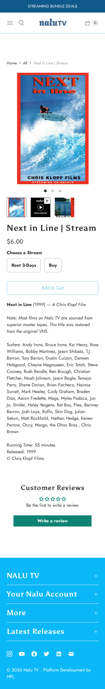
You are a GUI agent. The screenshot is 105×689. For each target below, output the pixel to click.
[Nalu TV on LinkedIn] (62, 654)
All (25, 63)
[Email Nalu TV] (74, 654)
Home (12, 63)
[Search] (21, 23)
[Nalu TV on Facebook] (37, 654)
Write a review (52, 521)
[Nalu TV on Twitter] (50, 654)
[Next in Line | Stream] (52, 128)
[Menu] (10, 23)
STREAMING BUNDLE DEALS (52, 6)
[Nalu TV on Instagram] (13, 654)
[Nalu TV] (53, 23)
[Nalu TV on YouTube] (25, 654)
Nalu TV (32, 670)
